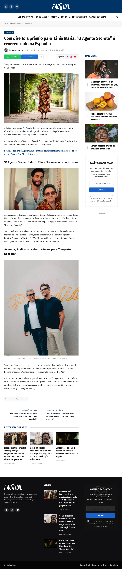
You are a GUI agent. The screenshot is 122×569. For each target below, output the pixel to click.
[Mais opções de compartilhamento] (41, 57)
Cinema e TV (28, 24)
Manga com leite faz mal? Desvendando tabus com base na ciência (104, 117)
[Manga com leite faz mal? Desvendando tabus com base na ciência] (101, 101)
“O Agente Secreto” (31, 128)
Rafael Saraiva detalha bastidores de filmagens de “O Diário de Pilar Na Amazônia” (23, 416)
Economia (65, 17)
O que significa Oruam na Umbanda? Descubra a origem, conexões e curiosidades (104, 85)
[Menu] (5, 17)
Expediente (114, 565)
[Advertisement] (101, 229)
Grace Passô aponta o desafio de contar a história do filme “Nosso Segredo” (67, 452)
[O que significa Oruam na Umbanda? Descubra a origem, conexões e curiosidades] (101, 69)
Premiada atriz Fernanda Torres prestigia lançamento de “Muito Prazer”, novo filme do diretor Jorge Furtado (15, 454)
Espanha (8, 399)
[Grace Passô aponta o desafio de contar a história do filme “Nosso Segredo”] (67, 438)
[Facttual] (61, 6)
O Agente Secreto (21, 399)
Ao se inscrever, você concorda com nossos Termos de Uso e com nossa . (101, 198)
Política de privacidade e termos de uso (93, 565)
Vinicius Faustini (17, 50)
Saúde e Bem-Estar (97, 17)
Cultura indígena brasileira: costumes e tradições (103, 147)
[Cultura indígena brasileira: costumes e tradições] (101, 133)
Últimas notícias (25, 17)
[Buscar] (117, 17)
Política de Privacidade (104, 201)
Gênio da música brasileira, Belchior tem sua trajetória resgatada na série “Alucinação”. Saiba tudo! (41, 454)
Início (6, 24)
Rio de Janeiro (42, 17)
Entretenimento (79, 17)
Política (55, 17)
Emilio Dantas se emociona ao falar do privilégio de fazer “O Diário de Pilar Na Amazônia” (60, 416)
